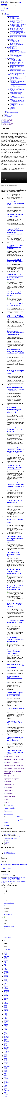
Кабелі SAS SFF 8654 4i (16, 25)
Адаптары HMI (13, 46)
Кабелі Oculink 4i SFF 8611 (16, 29)
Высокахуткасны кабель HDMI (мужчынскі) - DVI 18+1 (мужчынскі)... (15, 738)
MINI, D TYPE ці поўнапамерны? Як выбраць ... (14, 864)
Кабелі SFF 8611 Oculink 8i (16, 31)
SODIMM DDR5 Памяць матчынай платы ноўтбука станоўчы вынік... (15, 639)
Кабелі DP (12, 108)
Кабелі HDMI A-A (14, 40)
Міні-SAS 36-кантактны (19, 879)
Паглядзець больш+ (6, 868)
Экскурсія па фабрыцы (12, 112)
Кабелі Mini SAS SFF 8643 (16, 21)
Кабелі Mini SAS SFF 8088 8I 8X (18, 35)
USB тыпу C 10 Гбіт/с (6, 878)
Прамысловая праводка (13, 74)
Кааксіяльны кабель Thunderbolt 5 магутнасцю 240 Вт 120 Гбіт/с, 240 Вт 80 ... (15, 485)
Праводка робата (14, 77)
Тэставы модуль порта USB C (17, 100)
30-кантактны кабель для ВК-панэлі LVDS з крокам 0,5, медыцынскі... (15, 389)
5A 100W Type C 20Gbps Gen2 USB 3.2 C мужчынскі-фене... (14, 502)
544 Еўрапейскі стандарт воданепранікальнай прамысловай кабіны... (15, 693)
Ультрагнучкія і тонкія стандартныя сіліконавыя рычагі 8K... (15, 538)
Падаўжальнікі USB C (15, 69)
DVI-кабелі (12, 107)
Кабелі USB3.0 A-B (14, 50)
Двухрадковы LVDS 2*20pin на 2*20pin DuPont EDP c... (15, 722)
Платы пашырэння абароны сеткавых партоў (17, 102)
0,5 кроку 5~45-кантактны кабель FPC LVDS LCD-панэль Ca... (15, 371)
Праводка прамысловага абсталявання (16, 79)
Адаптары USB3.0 (14, 56)
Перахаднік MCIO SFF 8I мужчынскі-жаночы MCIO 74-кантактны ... (15, 666)
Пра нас (6, 111)
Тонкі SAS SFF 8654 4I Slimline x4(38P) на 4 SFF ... (15, 260)
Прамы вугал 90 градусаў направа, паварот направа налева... (15, 520)
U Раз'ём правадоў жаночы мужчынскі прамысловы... (15, 709)
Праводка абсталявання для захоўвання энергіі (17, 82)
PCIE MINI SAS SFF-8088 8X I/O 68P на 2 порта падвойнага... (15, 246)
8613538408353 (7, 937)
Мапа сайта (22, 877)
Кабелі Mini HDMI (14, 41)
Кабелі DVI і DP (11, 105)
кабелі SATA (13, 17)
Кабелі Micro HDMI (15, 43)
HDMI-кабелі (10, 39)
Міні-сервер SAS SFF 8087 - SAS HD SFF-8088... (15, 215)
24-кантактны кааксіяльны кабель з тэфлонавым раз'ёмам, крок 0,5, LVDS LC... (14, 410)
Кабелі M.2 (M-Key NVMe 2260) (18, 24)
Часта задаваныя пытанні (10, 854)
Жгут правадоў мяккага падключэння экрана (16, 87)
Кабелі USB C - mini (15, 63)
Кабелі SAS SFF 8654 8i (16, 27)
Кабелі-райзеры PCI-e (15, 93)
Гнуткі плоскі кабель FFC (7, 881)
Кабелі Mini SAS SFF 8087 (16, 18)
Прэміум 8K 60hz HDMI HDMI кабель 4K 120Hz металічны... (14, 604)
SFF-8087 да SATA (19, 881)
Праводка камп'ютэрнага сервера (18, 75)
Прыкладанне (7, 116)
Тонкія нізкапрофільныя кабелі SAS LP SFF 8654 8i (17, 33)
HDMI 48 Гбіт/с (16, 878)
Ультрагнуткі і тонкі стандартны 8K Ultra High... (13, 554)
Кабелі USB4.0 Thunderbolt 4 (17, 65)
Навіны (5, 114)
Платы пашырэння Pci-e (16, 92)
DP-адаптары (13, 109)
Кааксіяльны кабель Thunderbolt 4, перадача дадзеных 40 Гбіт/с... (14, 467)
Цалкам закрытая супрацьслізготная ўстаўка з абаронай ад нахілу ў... (15, 332)
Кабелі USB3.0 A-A (14, 48)
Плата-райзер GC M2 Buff (16, 104)
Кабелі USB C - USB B (15, 61)
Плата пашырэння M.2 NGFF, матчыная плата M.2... (14, 677)
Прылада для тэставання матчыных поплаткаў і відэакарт (16, 90)
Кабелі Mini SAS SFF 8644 (16, 22)
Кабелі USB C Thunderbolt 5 (17, 66)
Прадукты (6, 14)
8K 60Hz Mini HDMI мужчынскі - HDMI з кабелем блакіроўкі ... (14, 571)
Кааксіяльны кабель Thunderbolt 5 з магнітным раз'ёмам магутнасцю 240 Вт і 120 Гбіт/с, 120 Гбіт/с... (15, 450)
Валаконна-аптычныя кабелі (17, 73)
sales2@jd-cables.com (9, 903)
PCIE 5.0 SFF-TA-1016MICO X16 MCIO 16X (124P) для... (15, 203)
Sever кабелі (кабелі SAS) (13, 16)
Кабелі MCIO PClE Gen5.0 (16, 28)
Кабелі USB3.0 (10, 47)
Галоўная (6, 13)
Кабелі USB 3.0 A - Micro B (16, 51)
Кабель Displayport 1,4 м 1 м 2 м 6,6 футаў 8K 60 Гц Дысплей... (15, 752)
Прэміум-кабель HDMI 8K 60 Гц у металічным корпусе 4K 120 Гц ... (15, 587)
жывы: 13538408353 (9, 926)
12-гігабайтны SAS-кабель (11, 879)
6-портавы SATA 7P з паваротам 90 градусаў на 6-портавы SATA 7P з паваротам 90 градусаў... (15, 231)
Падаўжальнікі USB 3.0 (16, 55)
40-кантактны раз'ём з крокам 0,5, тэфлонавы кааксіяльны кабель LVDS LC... (15, 352)
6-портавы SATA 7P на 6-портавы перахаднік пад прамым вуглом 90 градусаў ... (15, 276)
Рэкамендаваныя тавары (12, 877)
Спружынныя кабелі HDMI (17, 44)
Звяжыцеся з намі (8, 115)
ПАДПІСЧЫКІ (4, 874)
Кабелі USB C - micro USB (16, 62)
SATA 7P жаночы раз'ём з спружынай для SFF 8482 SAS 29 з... (15, 293)
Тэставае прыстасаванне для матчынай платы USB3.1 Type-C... (14, 651)
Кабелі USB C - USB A (15, 59)
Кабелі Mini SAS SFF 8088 (16, 20)
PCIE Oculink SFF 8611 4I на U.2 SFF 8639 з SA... (15, 304)
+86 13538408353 (8, 914)
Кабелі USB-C (10, 58)
